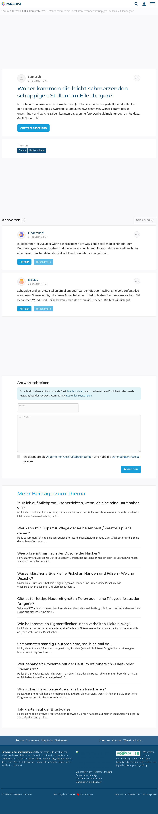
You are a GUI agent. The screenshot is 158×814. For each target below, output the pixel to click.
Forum (5, 11)
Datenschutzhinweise (125, 456)
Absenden (131, 469)
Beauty (22, 150)
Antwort (24, 416)
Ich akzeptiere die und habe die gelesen (81, 459)
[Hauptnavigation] (152, 4)
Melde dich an (75, 391)
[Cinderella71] (22, 234)
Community (33, 740)
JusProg (143, 765)
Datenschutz (134, 794)
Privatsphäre (149, 794)
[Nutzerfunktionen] (144, 4)
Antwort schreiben (33, 128)
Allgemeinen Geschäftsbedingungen (69, 456)
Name (22, 405)
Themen (16, 11)
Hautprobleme (37, 11)
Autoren (117, 740)
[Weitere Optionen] (137, 78)
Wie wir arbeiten (132, 740)
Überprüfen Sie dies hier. (89, 781)
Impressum (121, 794)
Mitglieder (47, 740)
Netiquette (61, 740)
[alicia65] (22, 281)
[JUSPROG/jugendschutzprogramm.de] (128, 753)
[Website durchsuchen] (136, 4)
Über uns (104, 740)
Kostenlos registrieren (79, 395)
